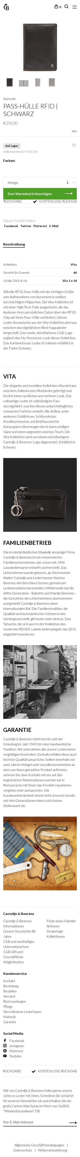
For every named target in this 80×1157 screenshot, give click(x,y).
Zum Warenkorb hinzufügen (29, 194)
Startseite (9, 98)
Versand (9, 996)
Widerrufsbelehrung (52, 1150)
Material (9, 1017)
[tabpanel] (40, 49)
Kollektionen (56, 936)
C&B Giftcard (13, 952)
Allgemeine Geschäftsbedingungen (40, 1145)
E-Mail (53, 226)
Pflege (8, 1006)
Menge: (13, 182)
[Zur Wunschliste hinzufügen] (74, 145)
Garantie (9, 1022)
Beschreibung (14, 244)
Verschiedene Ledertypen (22, 1011)
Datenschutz (23, 1150)
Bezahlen (10, 991)
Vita (74, 131)
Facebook (11, 226)
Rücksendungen (14, 1001)
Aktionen (53, 926)
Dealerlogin (55, 931)
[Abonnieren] (72, 1122)
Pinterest (40, 226)
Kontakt (9, 981)
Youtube (15, 1056)
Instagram (16, 1046)
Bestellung (10, 986)
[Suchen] (66, 7)
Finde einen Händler (61, 921)
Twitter (25, 226)
